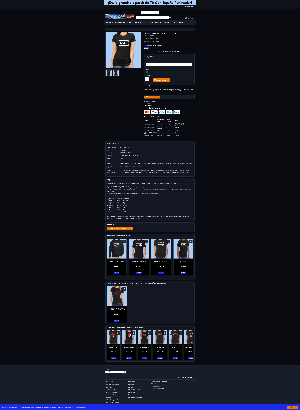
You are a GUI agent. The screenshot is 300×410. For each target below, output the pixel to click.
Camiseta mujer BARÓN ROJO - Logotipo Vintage (160, 346)
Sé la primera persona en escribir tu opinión (120, 228)
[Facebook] (186, 377)
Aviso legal (108, 397)
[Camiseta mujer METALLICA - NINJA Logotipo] (191, 337)
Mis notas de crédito (134, 389)
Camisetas (138, 22)
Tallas (147, 61)
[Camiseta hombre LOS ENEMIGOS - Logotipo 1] (139, 249)
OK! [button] (292, 407)
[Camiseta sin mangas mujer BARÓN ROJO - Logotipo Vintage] (144, 337)
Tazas (146, 22)
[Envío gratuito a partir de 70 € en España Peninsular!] (150, 2)
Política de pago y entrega (112, 400)
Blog (181, 22)
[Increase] (150, 78)
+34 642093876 (188, 7)
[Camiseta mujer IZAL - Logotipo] (108, 72)
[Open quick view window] (124, 289)
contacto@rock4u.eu (158, 388)
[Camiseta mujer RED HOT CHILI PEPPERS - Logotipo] (113, 337)
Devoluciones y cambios (112, 402)
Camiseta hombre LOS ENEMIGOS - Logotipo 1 (139, 260)
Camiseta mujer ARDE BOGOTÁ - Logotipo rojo (117, 309)
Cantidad (147, 75)
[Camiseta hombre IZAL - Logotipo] (183, 249)
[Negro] (147, 72)
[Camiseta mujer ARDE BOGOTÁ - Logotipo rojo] (117, 296)
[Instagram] (193, 377)
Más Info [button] (83, 407)
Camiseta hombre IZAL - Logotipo (183, 260)
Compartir (147, 86)
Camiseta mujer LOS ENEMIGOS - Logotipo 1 (161, 260)
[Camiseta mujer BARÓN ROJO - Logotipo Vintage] (160, 337)
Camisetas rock (118, 22)
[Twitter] (188, 377)
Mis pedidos (131, 387)
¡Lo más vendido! (110, 389)
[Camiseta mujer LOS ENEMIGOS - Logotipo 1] (161, 249)
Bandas (167, 22)
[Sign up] (124, 372)
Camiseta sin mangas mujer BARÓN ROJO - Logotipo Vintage (145, 346)
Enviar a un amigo (150, 101)
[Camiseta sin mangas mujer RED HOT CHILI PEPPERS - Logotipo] (129, 337)
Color (147, 69)
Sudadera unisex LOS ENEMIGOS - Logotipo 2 (117, 260)
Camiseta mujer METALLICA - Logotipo (175, 346)
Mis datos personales (134, 394)
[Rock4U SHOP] (119, 16)
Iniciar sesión (150, 7)
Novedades (108, 387)
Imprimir (147, 103)
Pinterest (149, 86)
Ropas (129, 22)
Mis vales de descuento (135, 397)
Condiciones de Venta (111, 394)
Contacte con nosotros (163, 7)
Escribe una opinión (153, 97)
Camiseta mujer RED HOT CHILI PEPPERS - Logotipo (113, 346)
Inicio (108, 22)
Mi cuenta (131, 384)
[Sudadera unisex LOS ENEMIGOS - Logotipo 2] (116, 249)
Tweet (145, 86)
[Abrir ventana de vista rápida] (124, 241)
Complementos (156, 22)
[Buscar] (170, 17)
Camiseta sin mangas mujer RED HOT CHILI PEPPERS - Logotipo (129, 346)
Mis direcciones (132, 392)
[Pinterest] (191, 377)
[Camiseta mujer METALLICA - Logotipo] (175, 337)
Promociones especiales (112, 384)
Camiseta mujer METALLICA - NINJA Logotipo (191, 346)
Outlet (175, 22)
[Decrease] (150, 80)
